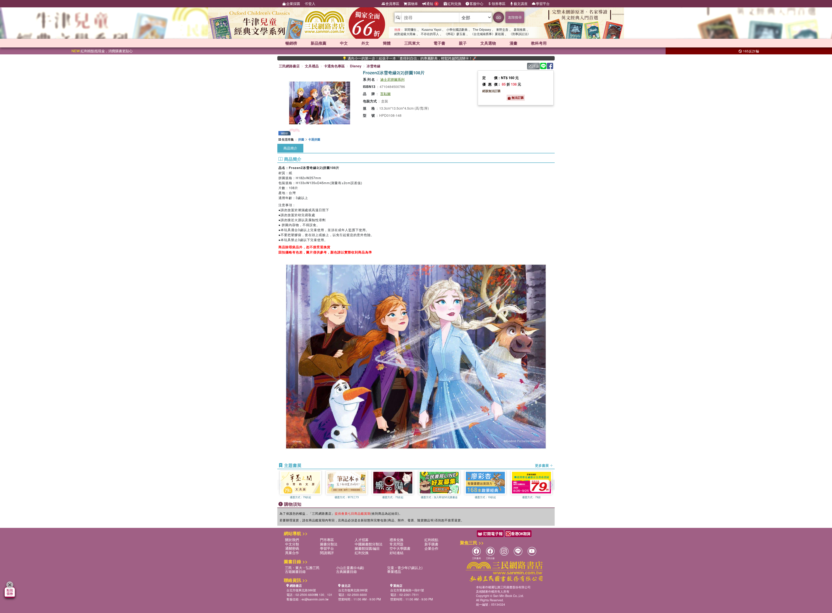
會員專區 (392, 3)
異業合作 (292, 552)
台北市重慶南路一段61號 (407, 590)
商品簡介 (290, 148)
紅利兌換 (454, 3)
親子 (463, 43)
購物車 (413, 3)
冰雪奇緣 (373, 65)
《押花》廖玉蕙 (454, 34)
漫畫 (513, 43)
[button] (551, 485)
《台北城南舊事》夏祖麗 (487, 34)
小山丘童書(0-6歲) (350, 567)
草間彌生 (410, 29)
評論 (535, 65)
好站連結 (396, 552)
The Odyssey (482, 29)
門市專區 (327, 539)
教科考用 (539, 43)
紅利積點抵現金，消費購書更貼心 (102, 50)
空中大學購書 (400, 548)
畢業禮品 (394, 571)
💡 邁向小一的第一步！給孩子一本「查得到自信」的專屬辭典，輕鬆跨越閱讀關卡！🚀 (372, 58)
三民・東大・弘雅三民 (302, 567)
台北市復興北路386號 (301, 590)
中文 (344, 43)
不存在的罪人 (430, 34)
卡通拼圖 (314, 139)
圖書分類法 (328, 544)
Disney (355, 65)
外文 (365, 43)
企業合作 (431, 548)
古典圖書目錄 (346, 571)
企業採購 (293, 3)
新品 (318, 43)
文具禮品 (312, 65)
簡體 (387, 43)
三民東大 (412, 43)
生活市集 (288, 139)
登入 (311, 3)
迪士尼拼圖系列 (392, 79)
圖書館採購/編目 (367, 548)
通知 (431, 3)
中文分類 (292, 544)
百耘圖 (385, 93)
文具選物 (488, 43)
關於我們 (292, 539)
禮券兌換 (396, 539)
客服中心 (476, 3)
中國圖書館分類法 (368, 544)
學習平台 (543, 3)
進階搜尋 (515, 17)
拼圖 (301, 139)
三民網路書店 (289, 65)
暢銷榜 (291, 43)
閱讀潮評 (327, 552)
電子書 (439, 43)
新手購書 (431, 544)
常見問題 (396, 544)
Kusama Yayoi (431, 29)
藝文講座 (521, 3)
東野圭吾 (502, 29)
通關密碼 (292, 548)
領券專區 (498, 3)
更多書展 (542, 465)
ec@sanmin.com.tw (315, 599)
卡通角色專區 (334, 65)
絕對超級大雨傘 (405, 34)
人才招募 (362, 539)
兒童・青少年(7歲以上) (404, 567)
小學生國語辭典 (457, 29)
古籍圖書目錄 (295, 571)
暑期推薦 (520, 29)
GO (498, 17)
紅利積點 (431, 539)
